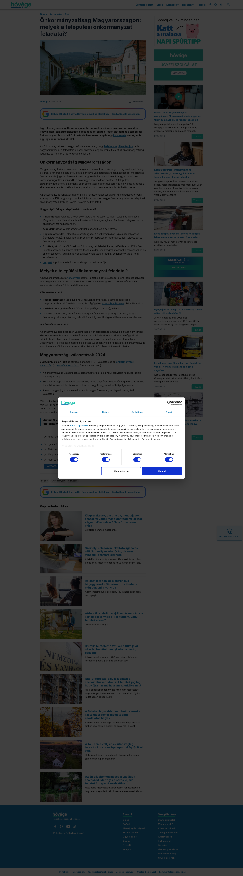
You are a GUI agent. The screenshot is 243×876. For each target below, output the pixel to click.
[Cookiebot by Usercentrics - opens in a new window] (169, 403)
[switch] (106, 459)
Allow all (162, 471)
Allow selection (121, 471)
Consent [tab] (74, 412)
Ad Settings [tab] (137, 412)
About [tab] (169, 412)
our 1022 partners (78, 425)
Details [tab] (105, 412)
